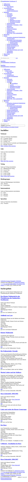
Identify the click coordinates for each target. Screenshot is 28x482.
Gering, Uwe (7, 141)
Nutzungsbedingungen (6, 479)
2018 (5, 155)
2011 (5, 159)
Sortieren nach (4, 282)
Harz (5, 192)
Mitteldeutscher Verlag (9, 168)
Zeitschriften (7, 185)
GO (17, 58)
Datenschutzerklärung (6, 478)
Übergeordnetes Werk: (6, 399)
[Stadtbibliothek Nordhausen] (8, 1)
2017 (5, 156)
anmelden (3, 61)
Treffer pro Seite (17, 285)
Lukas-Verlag (7, 174)
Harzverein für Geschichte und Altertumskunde (15, 143)
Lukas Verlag (7, 173)
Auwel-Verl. (7, 170)
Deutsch (6, 203)
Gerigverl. (6, 171)
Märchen (6, 194)
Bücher (6, 183)
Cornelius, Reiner (8, 138)
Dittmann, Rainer (8, 140)
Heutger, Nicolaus (8, 144)
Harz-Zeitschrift (16, 399)
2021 (5, 153)
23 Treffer (7, 285)
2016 (5, 158)
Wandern (6, 195)
